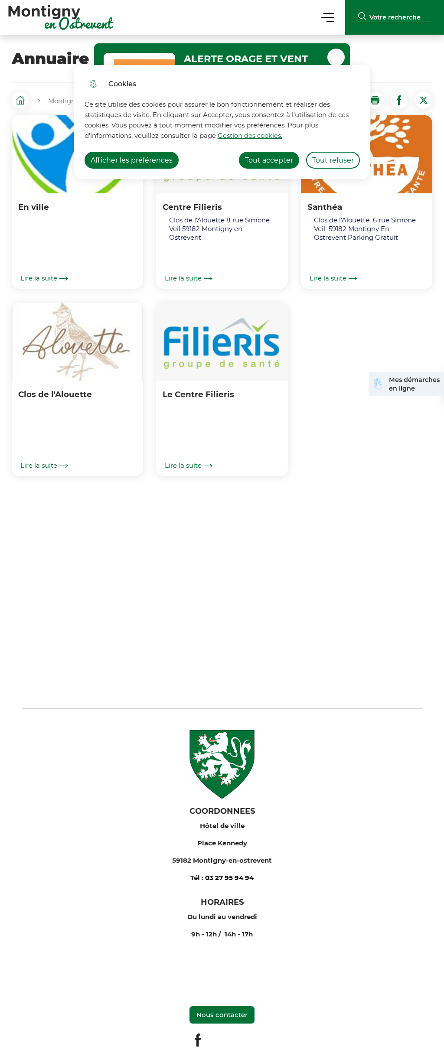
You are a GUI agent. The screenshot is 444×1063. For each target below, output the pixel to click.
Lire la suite (38, 278)
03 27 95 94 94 (229, 878)
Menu (328, 17)
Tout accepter (269, 160)
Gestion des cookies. (250, 135)
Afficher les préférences (132, 160)
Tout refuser (333, 160)
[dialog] (222, 122)
